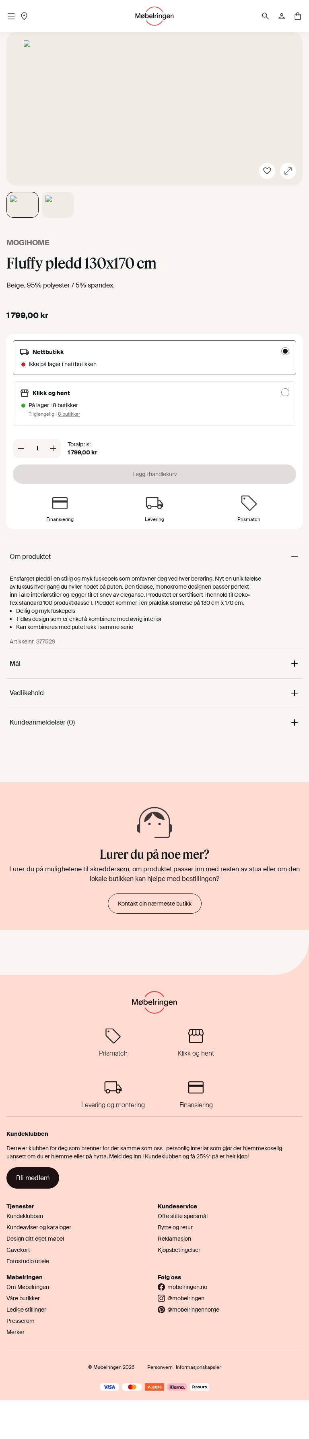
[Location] (24, 16)
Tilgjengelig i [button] (54, 414)
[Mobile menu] (11, 16)
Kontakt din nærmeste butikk (155, 903)
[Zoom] (288, 171)
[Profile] (281, 16)
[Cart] (298, 16)
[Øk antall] (53, 448)
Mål (15, 663)
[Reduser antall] (21, 448)
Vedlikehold (27, 693)
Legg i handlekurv (154, 474)
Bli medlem (32, 1178)
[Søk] (265, 16)
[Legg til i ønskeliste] (267, 171)
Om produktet (30, 556)
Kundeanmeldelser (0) (42, 722)
